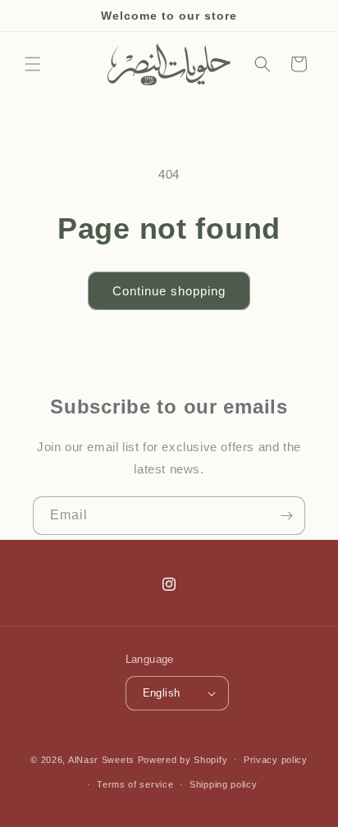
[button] (33, 64)
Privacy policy (276, 760)
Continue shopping (169, 291)
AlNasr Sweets (101, 759)
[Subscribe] (286, 515)
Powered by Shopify (183, 759)
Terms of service (135, 784)
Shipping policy (224, 784)
